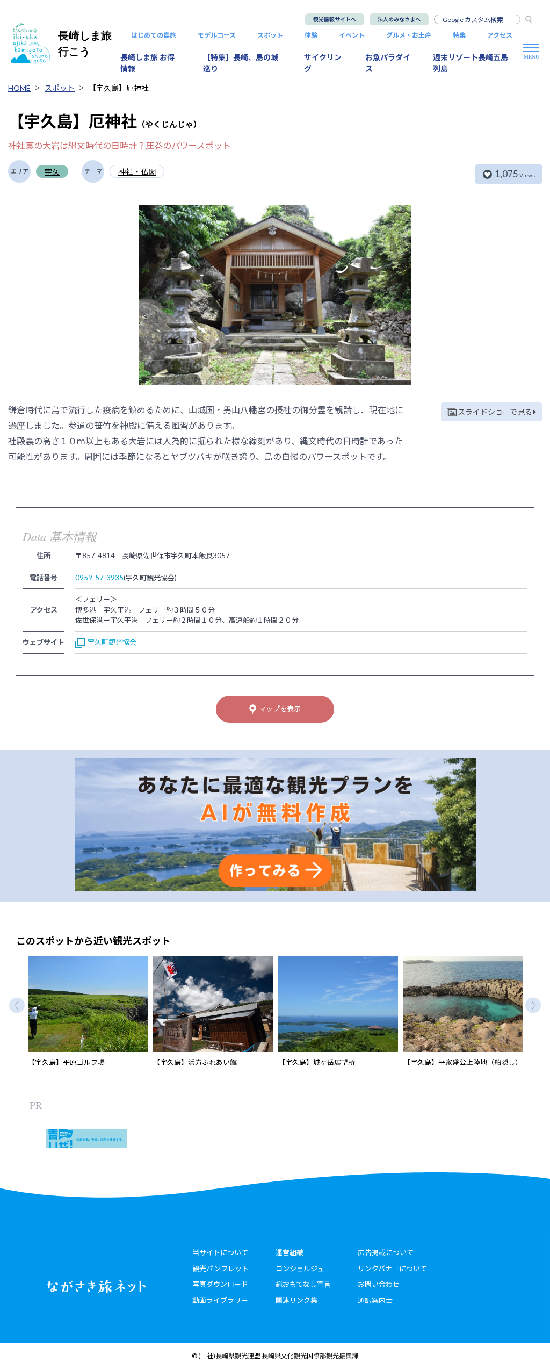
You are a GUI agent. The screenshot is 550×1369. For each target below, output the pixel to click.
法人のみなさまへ (399, 19)
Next (533, 1005)
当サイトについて (220, 1252)
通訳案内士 (375, 1300)
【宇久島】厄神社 (119, 87)
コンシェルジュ (300, 1268)
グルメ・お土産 (408, 35)
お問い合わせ (379, 1284)
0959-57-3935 (99, 577)
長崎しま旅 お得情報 (147, 63)
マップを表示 (280, 708)
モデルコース (217, 35)
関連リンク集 (296, 1300)
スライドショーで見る (495, 411)
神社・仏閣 (137, 171)
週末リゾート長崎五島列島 (470, 63)
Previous (17, 1005)
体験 (311, 35)
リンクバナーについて (392, 1268)
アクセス (499, 35)
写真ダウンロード (220, 1284)
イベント (352, 35)
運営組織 (289, 1252)
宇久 (52, 171)
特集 (459, 35)
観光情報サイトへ (334, 19)
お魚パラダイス (387, 63)
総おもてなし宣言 (303, 1284)
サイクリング (323, 63)
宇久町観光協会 (112, 642)
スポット (270, 35)
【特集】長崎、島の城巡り (240, 63)
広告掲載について (386, 1252)
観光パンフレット (220, 1268)
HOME (19, 87)
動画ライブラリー (220, 1300)
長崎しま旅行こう (85, 43)
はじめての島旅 (153, 35)
